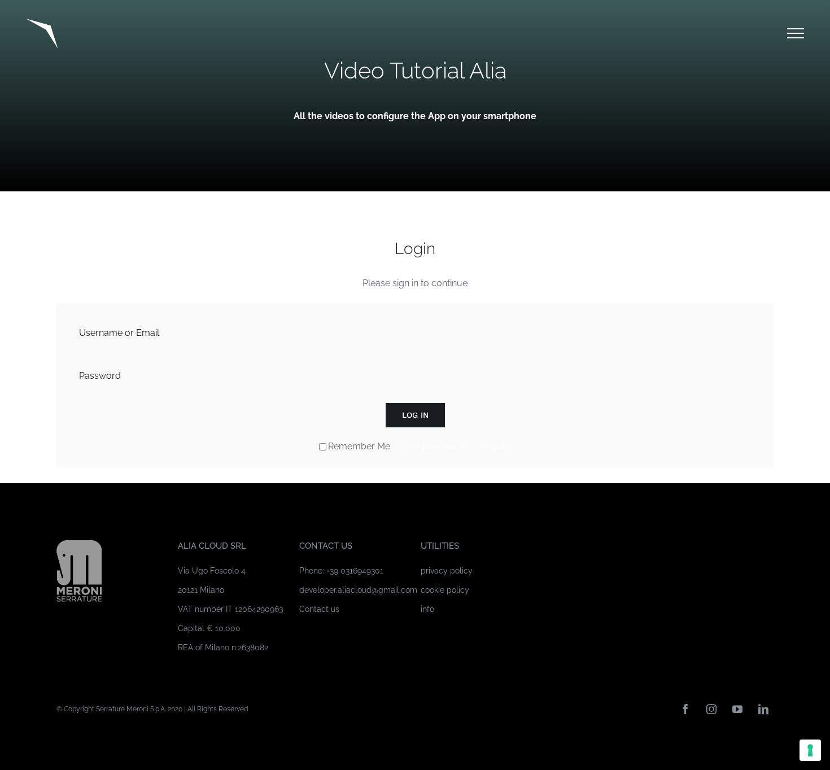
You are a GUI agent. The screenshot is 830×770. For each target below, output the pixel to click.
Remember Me (359, 446)
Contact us (319, 609)
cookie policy (445, 589)
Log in (415, 414)
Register (496, 446)
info (427, 609)
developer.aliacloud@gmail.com (358, 589)
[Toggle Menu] (795, 33)
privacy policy (447, 570)
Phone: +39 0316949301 (341, 570)
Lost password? (434, 446)
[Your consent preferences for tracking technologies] (810, 750)
